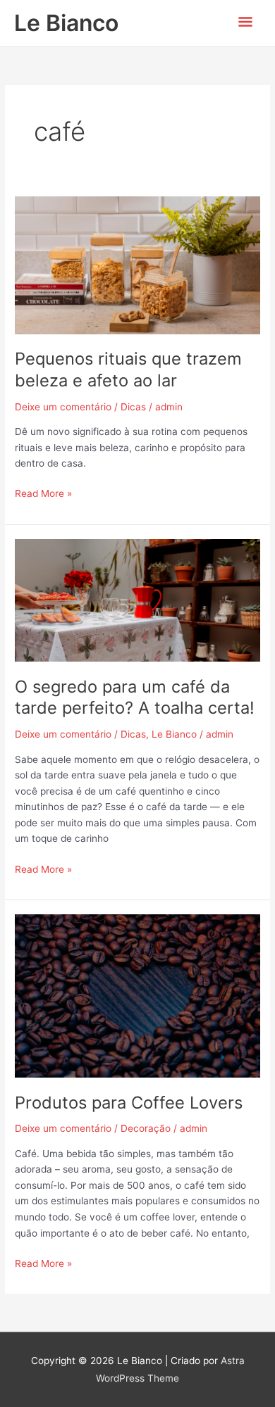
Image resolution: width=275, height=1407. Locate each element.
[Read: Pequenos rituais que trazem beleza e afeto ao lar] (137, 264)
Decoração (146, 1128)
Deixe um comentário (63, 406)
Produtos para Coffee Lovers (129, 1102)
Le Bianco (66, 23)
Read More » (43, 492)
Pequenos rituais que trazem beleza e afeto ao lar (128, 369)
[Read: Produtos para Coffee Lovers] (137, 995)
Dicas (133, 406)
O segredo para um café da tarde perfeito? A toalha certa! (135, 697)
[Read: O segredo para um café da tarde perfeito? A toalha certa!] (137, 599)
